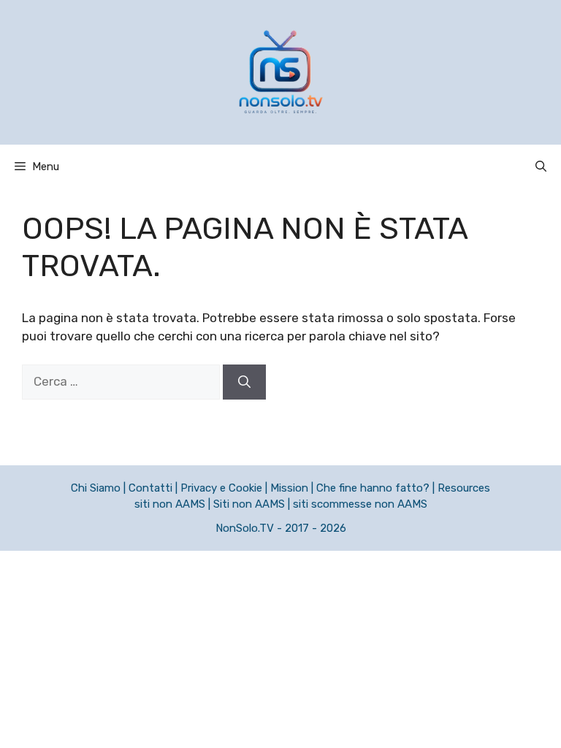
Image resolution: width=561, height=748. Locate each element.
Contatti (150, 488)
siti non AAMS (169, 504)
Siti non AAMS (249, 504)
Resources (464, 488)
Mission (289, 488)
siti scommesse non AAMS (360, 504)
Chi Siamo (96, 488)
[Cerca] (244, 382)
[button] (541, 166)
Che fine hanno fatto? (373, 488)
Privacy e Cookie (221, 488)
